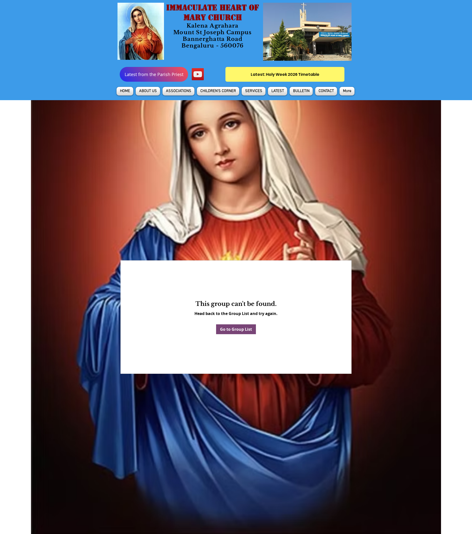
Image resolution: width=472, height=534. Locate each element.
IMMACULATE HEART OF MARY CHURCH (212, 12)
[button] (147, 91)
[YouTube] (198, 74)
